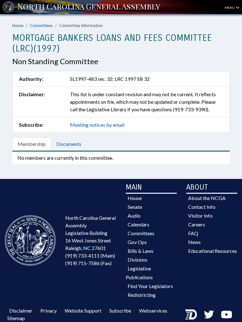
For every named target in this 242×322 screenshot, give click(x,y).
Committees (41, 25)
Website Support (83, 311)
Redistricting (142, 295)
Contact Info (202, 207)
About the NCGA (207, 198)
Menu (230, 7)
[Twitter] (208, 314)
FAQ (193, 233)
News (194, 242)
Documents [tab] (68, 144)
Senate (135, 207)
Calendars (138, 224)
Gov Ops (137, 242)
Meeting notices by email (97, 125)
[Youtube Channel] (226, 314)
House (135, 198)
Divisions (137, 260)
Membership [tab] (32, 144)
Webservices (153, 311)
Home (17, 25)
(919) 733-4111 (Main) (90, 255)
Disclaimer (20, 311)
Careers (196, 224)
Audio (134, 216)
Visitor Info (200, 216)
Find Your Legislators (150, 286)
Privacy (48, 311)
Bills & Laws (140, 251)
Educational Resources (212, 251)
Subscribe (120, 311)
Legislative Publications (139, 272)
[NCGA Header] (88, 7)
